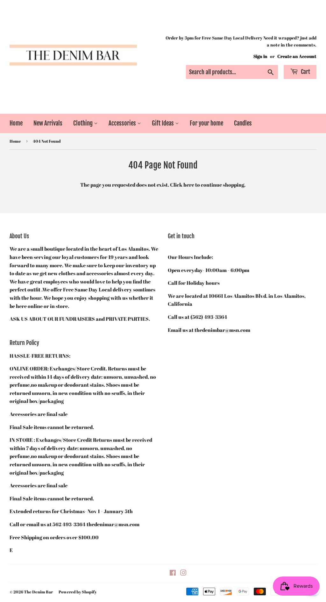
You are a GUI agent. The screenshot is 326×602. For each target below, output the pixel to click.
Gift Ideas (163, 123)
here (188, 184)
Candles (243, 123)
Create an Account (296, 56)
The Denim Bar (38, 592)
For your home (206, 123)
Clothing (83, 123)
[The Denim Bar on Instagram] (183, 573)
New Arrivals (47, 123)
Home (16, 123)
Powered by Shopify (78, 592)
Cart (305, 71)
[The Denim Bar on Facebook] (172, 573)
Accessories (123, 123)
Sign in (260, 56)
